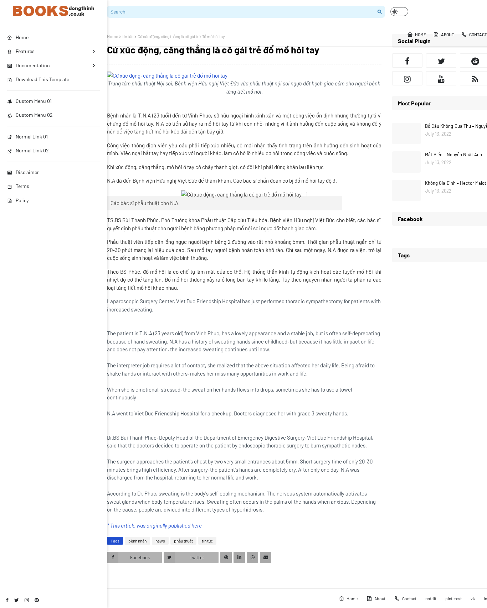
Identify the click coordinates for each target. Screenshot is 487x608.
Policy (22, 200)
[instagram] (27, 600)
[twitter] (16, 600)
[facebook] (7, 600)
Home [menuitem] (22, 37)
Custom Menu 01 (34, 101)
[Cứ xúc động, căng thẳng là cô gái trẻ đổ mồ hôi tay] (167, 75)
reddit (430, 598)
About (379, 598)
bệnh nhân (137, 540)
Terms (22, 186)
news (160, 540)
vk (473, 598)
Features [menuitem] (25, 51)
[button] (399, 11)
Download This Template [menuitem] (42, 79)
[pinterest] (37, 600)
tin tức (127, 36)
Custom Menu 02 (34, 115)
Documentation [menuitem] (33, 65)
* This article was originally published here (154, 525)
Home (112, 36)
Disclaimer (27, 172)
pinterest (453, 598)
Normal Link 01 (32, 136)
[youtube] (441, 78)
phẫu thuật (183, 540)
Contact (409, 598)
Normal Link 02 (32, 150)
